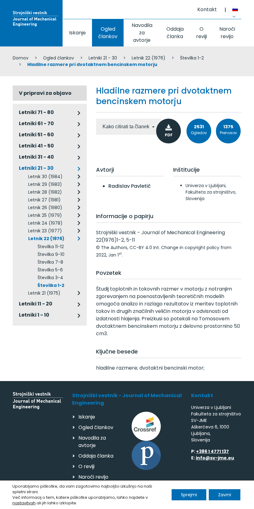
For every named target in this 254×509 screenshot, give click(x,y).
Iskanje (77, 32)
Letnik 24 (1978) (45, 223)
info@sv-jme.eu (215, 458)
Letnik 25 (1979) (45, 215)
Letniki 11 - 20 (35, 303)
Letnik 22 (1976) (148, 58)
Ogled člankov (107, 32)
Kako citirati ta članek (127, 126)
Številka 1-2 (192, 58)
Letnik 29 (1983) (45, 184)
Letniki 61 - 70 (36, 123)
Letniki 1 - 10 (34, 314)
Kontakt (207, 9)
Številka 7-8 (50, 262)
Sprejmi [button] (189, 495)
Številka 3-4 (50, 277)
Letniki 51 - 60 (36, 134)
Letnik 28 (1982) (45, 192)
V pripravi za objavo (45, 93)
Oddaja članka (175, 32)
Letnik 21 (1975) (44, 293)
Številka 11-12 (50, 247)
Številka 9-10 (50, 254)
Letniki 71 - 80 (36, 112)
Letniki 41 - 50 (36, 145)
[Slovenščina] (236, 10)
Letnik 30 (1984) (45, 176)
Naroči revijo (227, 32)
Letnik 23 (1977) (45, 231)
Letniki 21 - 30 (103, 58)
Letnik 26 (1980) (45, 207)
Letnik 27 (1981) (44, 200)
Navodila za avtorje (142, 33)
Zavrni (224, 495)
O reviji (201, 32)
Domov (20, 58)
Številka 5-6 (50, 270)
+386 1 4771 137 (212, 451)
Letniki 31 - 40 (36, 156)
